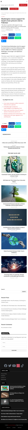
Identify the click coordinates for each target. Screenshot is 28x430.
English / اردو (23, 5)
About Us (8, 427)
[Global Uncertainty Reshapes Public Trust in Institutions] (14, 240)
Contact (13, 427)
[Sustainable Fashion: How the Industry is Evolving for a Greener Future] (14, 164)
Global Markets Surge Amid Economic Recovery (11, 416)
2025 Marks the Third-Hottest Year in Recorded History (13, 305)
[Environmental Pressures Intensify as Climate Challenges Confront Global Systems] (14, 193)
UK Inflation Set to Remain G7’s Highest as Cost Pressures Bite (14, 419)
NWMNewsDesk (9, 29)
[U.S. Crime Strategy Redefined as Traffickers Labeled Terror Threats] (5, 401)
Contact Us (3, 377)
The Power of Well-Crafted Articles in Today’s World (11, 413)
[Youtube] (14, 365)
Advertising (3, 379)
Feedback (3, 375)
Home (2, 12)
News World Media (11, 425)
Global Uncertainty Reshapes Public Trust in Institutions (13, 319)
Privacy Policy (4, 373)
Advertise (19, 427)
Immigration (4, 8)
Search (3, 289)
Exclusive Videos (14, 8)
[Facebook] (5, 365)
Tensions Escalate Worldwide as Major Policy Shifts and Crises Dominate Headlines (17, 387)
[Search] (26, 1)
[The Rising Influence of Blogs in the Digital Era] (5, 395)
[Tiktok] (22, 365)
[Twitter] (9, 365)
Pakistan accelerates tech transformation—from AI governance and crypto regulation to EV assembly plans (14, 115)
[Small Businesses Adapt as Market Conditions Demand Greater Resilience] (14, 217)
